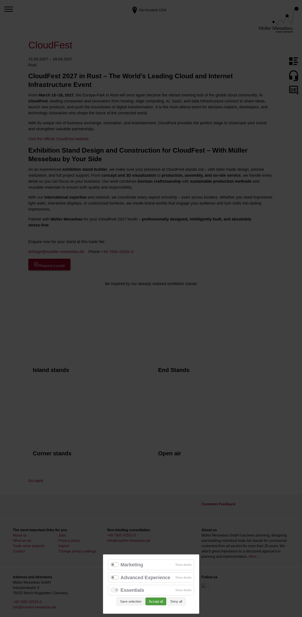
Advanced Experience (145, 577)
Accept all (156, 601)
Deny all (176, 601)
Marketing (131, 564)
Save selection (130, 601)
